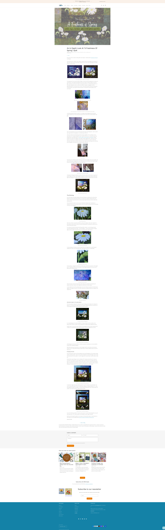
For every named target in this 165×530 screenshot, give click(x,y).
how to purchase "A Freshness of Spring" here (86, 417)
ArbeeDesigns (62, 529)
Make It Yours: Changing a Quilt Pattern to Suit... (82, 464)
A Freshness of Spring (94, 57)
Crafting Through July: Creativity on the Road (97, 464)
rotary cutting (81, 137)
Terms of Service (61, 514)
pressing (91, 137)
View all (82, 477)
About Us (60, 505)
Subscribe (89, 498)
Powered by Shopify (66, 529)
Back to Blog (83, 422)
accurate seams (86, 137)
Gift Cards (60, 511)
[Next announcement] (92, 1)
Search (76, 505)
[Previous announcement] (73, 1)
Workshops (76, 508)
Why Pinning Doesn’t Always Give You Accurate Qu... (66, 464)
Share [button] (69, 55)
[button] (69, 5)
